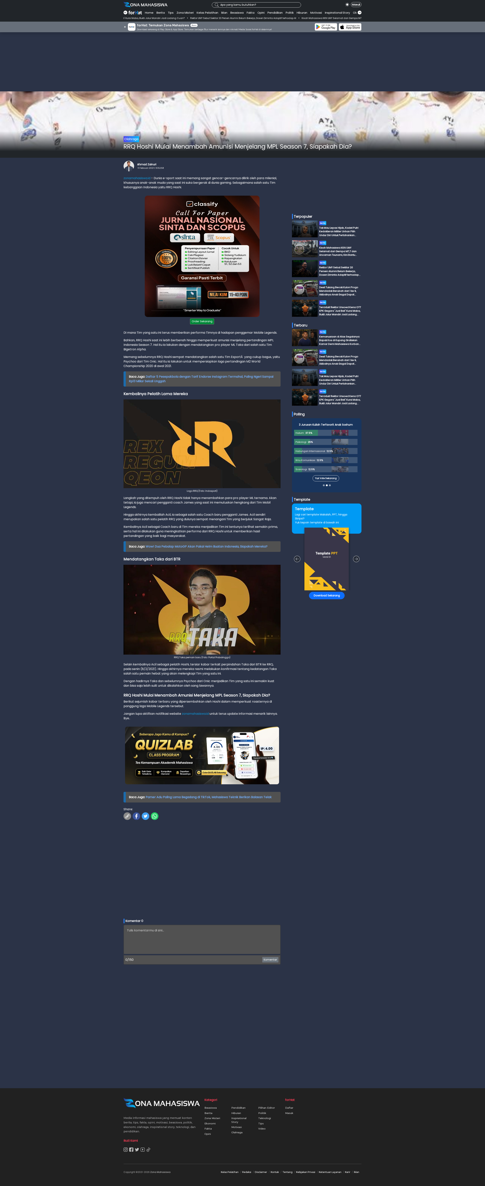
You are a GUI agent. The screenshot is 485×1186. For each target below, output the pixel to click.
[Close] (314, 566)
